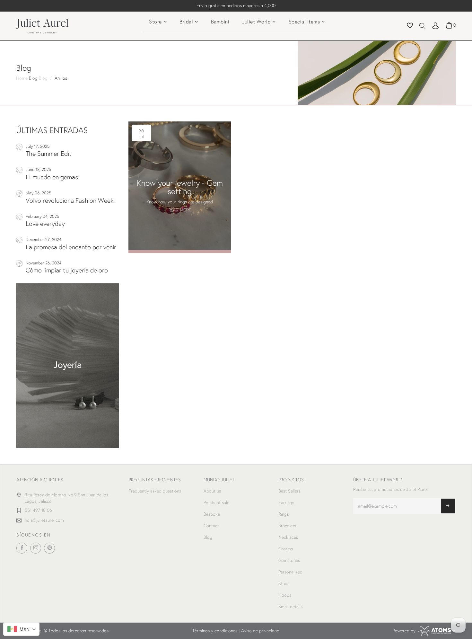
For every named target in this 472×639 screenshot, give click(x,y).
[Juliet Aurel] (67, 365)
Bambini (220, 21)
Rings (283, 514)
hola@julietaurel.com (44, 520)
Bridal (186, 21)
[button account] (435, 25)
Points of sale (216, 502)
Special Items (304, 21)
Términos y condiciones (214, 631)
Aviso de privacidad (260, 631)
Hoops (284, 595)
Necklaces (288, 537)
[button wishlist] (410, 26)
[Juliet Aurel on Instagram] (35, 548)
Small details (290, 606)
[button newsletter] (448, 506)
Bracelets (287, 525)
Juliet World (256, 21)
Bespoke (212, 514)
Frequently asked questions (155, 491)
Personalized (290, 572)
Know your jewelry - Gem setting (180, 186)
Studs (283, 583)
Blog (34, 78)
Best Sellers (289, 491)
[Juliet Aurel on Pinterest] (49, 548)
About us (212, 491)
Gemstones (289, 560)
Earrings (286, 502)
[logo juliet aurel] (42, 25)
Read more (180, 210)
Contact (211, 525)
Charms (285, 549)
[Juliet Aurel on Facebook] (21, 548)
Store (155, 21)
